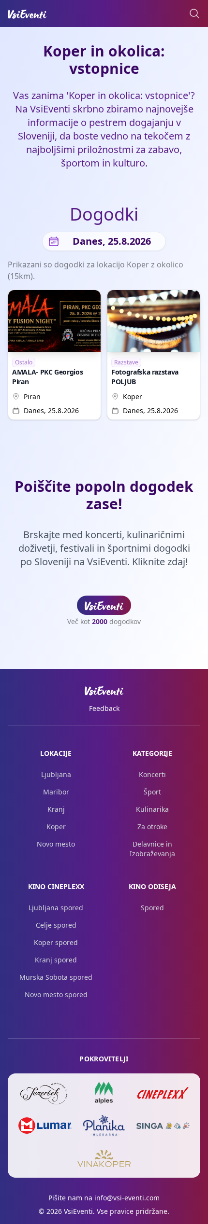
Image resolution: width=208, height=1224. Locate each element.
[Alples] (104, 1092)
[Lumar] (45, 1125)
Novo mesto (56, 843)
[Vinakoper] (104, 1158)
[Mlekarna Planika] (104, 1125)
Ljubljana (56, 774)
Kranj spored (56, 959)
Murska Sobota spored (55, 977)
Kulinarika (152, 809)
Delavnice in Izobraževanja (152, 848)
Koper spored (56, 942)
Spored (152, 907)
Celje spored (56, 925)
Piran (32, 396)
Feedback (104, 708)
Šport (152, 791)
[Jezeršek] (45, 1092)
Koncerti (152, 774)
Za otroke (152, 826)
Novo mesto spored (56, 994)
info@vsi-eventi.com (127, 1197)
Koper (132, 396)
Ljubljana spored (56, 907)
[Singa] (163, 1125)
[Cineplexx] (163, 1092)
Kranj (56, 809)
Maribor (56, 791)
